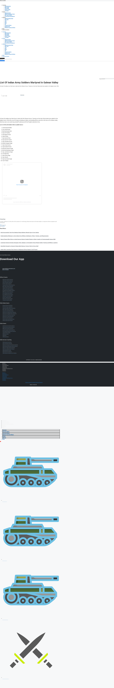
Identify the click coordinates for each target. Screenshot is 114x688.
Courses (4, 5)
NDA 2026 (7, 7)
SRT (6, 21)
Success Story (5, 421)
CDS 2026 (7, 8)
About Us (3, 363)
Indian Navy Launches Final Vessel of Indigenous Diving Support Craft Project (19, 249)
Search (2, 58)
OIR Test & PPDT (8, 15)
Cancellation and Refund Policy (7, 368)
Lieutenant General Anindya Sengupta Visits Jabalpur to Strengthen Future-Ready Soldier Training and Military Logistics (29, 242)
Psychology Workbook (10, 16)
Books (3, 11)
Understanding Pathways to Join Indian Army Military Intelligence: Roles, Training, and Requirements (25, 235)
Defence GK (7, 26)
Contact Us (4, 370)
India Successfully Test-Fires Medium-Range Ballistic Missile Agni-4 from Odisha (20, 232)
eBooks (4, 17)
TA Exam (7, 10)
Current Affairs (8, 25)
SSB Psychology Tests (10, 14)
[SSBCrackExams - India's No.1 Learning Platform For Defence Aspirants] (3, 2)
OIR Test (6, 19)
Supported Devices (5, 365)
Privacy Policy (4, 367)
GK (5, 24)
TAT (6, 20)
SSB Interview (8, 6)
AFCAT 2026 (7, 9)
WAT (6, 23)
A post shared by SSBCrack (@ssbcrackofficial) (22, 202)
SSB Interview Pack (9, 18)
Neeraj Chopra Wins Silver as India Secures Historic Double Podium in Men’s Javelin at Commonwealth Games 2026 (28, 239)
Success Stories (5, 29)
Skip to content (3, 0)
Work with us (4, 364)
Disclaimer (4, 369)
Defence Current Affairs (10, 27)
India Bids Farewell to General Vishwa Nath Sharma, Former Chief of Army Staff (19, 246)
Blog (3, 28)
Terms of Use (4, 366)
